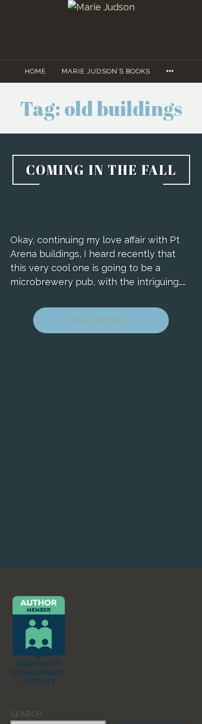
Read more (117, 324)
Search (26, 714)
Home (35, 71)
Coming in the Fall (101, 170)
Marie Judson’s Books (106, 71)
